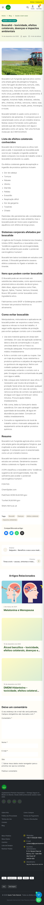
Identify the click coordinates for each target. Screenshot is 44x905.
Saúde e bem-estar (21, 16)
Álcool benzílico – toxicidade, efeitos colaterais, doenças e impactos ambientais (21, 650)
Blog (10, 16)
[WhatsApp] (20, 801)
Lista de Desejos (7, 845)
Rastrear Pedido (7, 849)
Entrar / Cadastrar (36, 2)
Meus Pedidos (6, 836)
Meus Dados (6, 839)
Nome (5, 742)
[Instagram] (9, 801)
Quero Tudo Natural (14, 895)
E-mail (5, 751)
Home (4, 16)
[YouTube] (14, 801)
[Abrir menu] (3, 7)
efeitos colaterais (32, 516)
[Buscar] (28, 7)
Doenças (21, 516)
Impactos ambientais (10, 520)
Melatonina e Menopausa (19, 610)
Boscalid (11, 516)
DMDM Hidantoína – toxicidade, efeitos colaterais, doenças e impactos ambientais (21, 692)
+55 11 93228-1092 (34, 838)
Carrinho (4, 842)
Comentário (7, 718)
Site (3, 759)
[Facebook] (4, 801)
